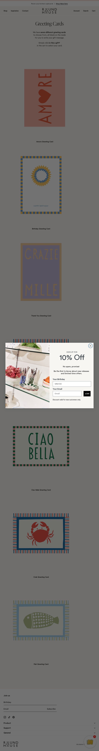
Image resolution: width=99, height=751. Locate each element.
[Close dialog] (90, 346)
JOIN (87, 394)
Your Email (57, 389)
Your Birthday (59, 379)
